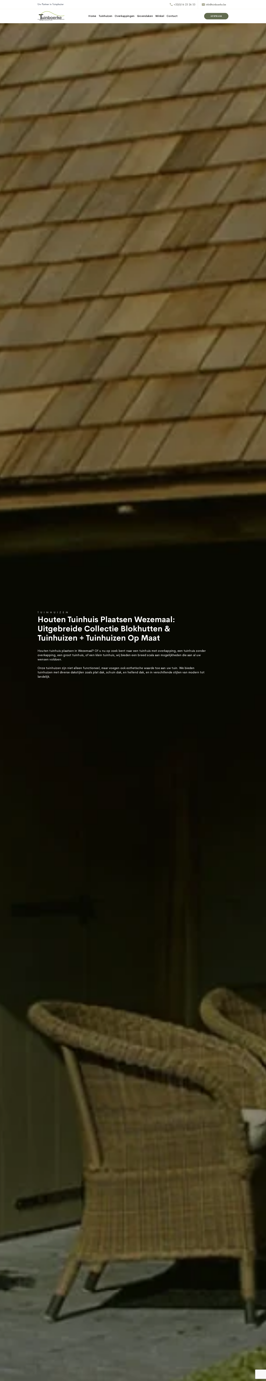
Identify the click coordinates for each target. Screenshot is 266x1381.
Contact (172, 16)
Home (92, 16)
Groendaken (145, 16)
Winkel (159, 16)
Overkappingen (124, 16)
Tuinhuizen (105, 16)
